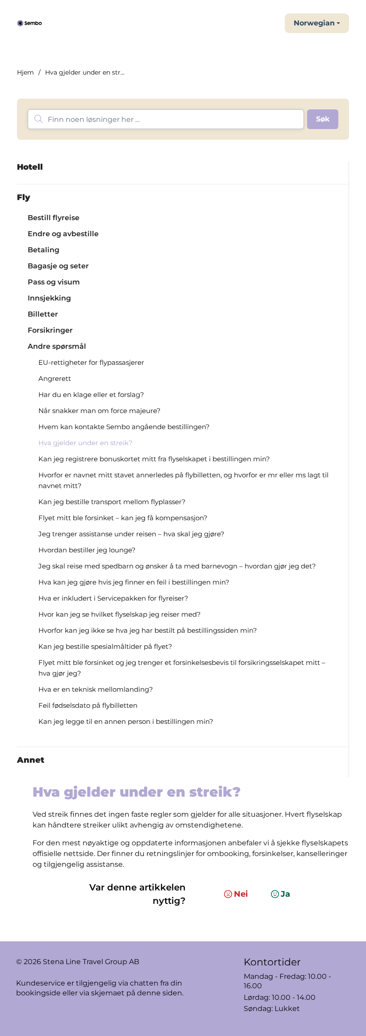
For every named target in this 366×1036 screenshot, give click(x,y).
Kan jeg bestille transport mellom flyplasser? (112, 501)
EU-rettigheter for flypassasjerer (91, 362)
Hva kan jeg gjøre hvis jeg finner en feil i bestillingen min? (133, 582)
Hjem (25, 72)
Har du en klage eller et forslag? (91, 394)
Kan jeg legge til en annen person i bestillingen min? (125, 721)
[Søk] (322, 119)
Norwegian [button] (314, 23)
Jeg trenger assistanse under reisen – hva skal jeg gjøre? (131, 534)
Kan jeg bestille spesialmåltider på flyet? (105, 646)
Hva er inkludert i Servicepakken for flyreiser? (113, 598)
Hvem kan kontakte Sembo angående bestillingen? (124, 426)
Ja (285, 894)
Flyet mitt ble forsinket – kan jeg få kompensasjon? (123, 518)
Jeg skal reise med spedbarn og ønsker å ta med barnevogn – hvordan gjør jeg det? (177, 566)
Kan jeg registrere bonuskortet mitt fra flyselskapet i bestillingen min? (154, 459)
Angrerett (54, 378)
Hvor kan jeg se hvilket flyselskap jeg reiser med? (119, 614)
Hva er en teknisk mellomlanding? (95, 689)
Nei (241, 894)
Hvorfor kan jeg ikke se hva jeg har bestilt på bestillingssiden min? (147, 630)
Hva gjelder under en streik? (85, 443)
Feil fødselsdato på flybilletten (87, 705)
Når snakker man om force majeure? (99, 410)
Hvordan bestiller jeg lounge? (87, 550)
